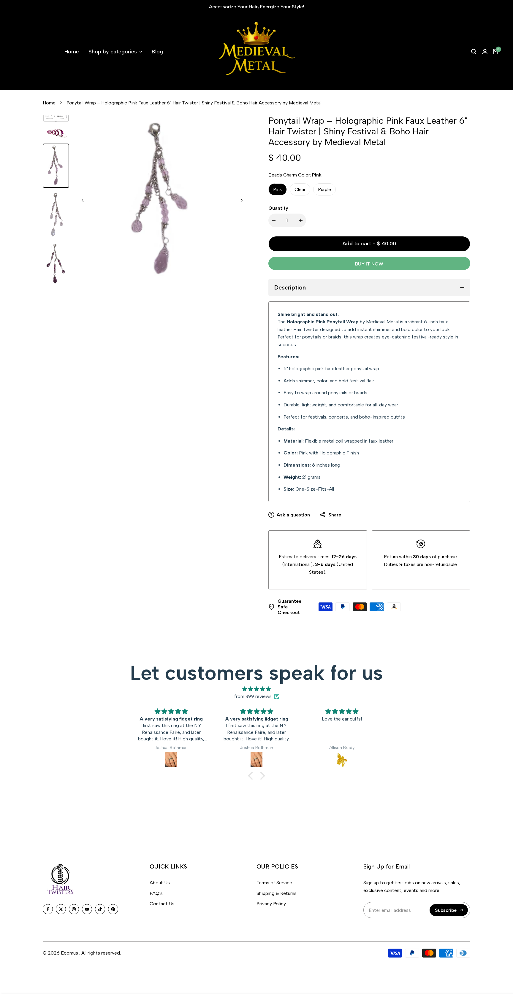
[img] (256, 689)
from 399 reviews (253, 696)
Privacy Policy (271, 903)
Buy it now (369, 264)
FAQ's (156, 893)
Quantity (278, 208)
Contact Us (162, 903)
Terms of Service (274, 882)
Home (49, 103)
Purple (324, 189)
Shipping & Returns (276, 893)
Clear (299, 189)
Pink (277, 189)
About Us (160, 882)
